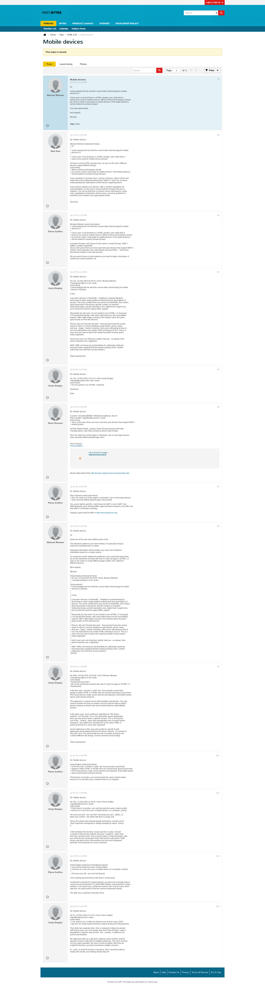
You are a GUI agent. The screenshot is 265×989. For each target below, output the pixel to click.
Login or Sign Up (213, 2)
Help (163, 972)
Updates (104, 23)
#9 (218, 667)
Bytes (156, 972)
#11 (217, 793)
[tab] (49, 64)
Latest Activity (66, 64)
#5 (218, 369)
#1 (218, 79)
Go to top (216, 972)
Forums (48, 23)
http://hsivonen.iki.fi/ (97, 455)
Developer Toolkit (127, 23)
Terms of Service (200, 972)
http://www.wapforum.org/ (106, 513)
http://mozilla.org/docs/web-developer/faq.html (110, 473)
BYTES (62, 23)
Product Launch (82, 23)
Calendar (63, 28)
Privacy (185, 972)
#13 (217, 906)
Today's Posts (78, 28)
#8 (218, 526)
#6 (218, 407)
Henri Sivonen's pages (98, 453)
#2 (218, 135)
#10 (217, 755)
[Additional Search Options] (216, 12)
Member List (50, 28)
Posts (49, 64)
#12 (217, 856)
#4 (218, 272)
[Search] (221, 12)
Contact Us (174, 972)
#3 (218, 215)
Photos (83, 64)
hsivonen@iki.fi (76, 446)
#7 (218, 487)
